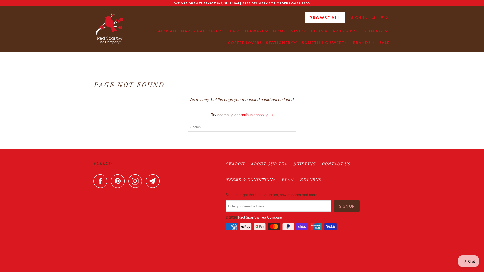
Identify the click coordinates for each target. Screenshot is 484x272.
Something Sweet (323, 42)
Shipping (304, 164)
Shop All (167, 31)
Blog (287, 180)
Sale (384, 42)
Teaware (254, 31)
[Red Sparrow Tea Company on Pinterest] (119, 181)
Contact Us (336, 164)
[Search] (374, 17)
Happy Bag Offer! (202, 31)
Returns (310, 180)
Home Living (287, 31)
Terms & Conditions (250, 180)
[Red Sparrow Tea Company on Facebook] (101, 181)
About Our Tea (268, 164)
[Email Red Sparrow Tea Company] (154, 181)
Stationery (279, 42)
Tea (231, 31)
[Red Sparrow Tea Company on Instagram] (136, 181)
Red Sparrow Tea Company (260, 217)
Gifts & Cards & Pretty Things (348, 31)
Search (235, 164)
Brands (362, 42)
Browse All (325, 17)
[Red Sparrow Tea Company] (109, 29)
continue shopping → (256, 114)
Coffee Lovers (245, 42)
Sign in (359, 17)
